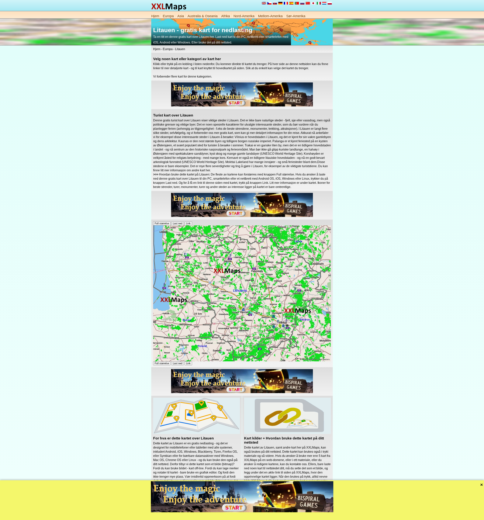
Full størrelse (162, 223)
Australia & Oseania (203, 16)
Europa (168, 16)
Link (188, 223)
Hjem (155, 16)
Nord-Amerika (243, 16)
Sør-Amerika (295, 16)
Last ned (177, 223)
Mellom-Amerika (270, 16)
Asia (180, 16)
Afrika (225, 16)
